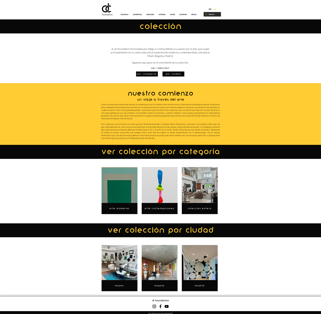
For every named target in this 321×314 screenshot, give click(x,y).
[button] (212, 118)
